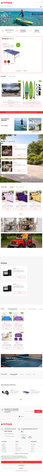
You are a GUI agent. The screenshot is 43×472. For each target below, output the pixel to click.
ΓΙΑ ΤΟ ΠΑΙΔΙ (4, 451)
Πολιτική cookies (18, 470)
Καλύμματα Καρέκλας (32, 308)
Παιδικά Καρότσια (13, 374)
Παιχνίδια (22, 374)
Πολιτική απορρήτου (24, 470)
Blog (16, 451)
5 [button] (17, 176)
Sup (34, 374)
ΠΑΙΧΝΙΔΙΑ (4, 448)
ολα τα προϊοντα (4, 125)
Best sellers (3, 76)
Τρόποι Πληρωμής (33, 451)
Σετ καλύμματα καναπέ (12, 308)
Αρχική (16, 444)
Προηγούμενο (18, 70)
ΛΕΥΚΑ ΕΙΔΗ (4, 450)
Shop (16, 446)
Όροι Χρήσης (33, 444)
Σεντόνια (12, 187)
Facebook (22, 416)
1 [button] (12, 176)
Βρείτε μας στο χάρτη (10, 436)
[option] (12, 55)
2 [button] (13, 176)
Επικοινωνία (17, 450)
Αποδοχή (21, 462)
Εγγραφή (38, 411)
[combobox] (21, 6)
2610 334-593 (8, 431)
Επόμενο (25, 70)
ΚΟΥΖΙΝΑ (3, 446)
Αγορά (11, 105)
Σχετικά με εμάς (18, 448)
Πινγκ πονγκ (28, 374)
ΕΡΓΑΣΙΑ (3, 444)
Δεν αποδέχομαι (21, 465)
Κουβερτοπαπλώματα (20, 187)
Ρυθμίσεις (22, 468)
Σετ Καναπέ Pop (22, 308)
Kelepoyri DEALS (12, 76)
